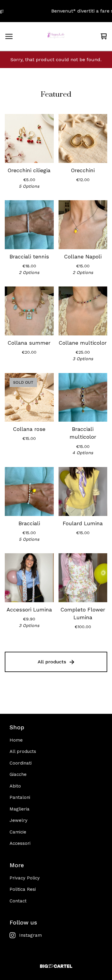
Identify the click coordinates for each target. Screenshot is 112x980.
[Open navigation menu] (9, 36)
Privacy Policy (25, 878)
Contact (18, 901)
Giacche (18, 774)
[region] (56, 11)
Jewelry (18, 820)
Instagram (30, 935)
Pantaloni (20, 797)
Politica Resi (23, 889)
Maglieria (20, 809)
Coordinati (21, 763)
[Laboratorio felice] (56, 36)
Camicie (18, 832)
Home (16, 740)
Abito (15, 786)
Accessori (20, 843)
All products (52, 662)
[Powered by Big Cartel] (56, 966)
